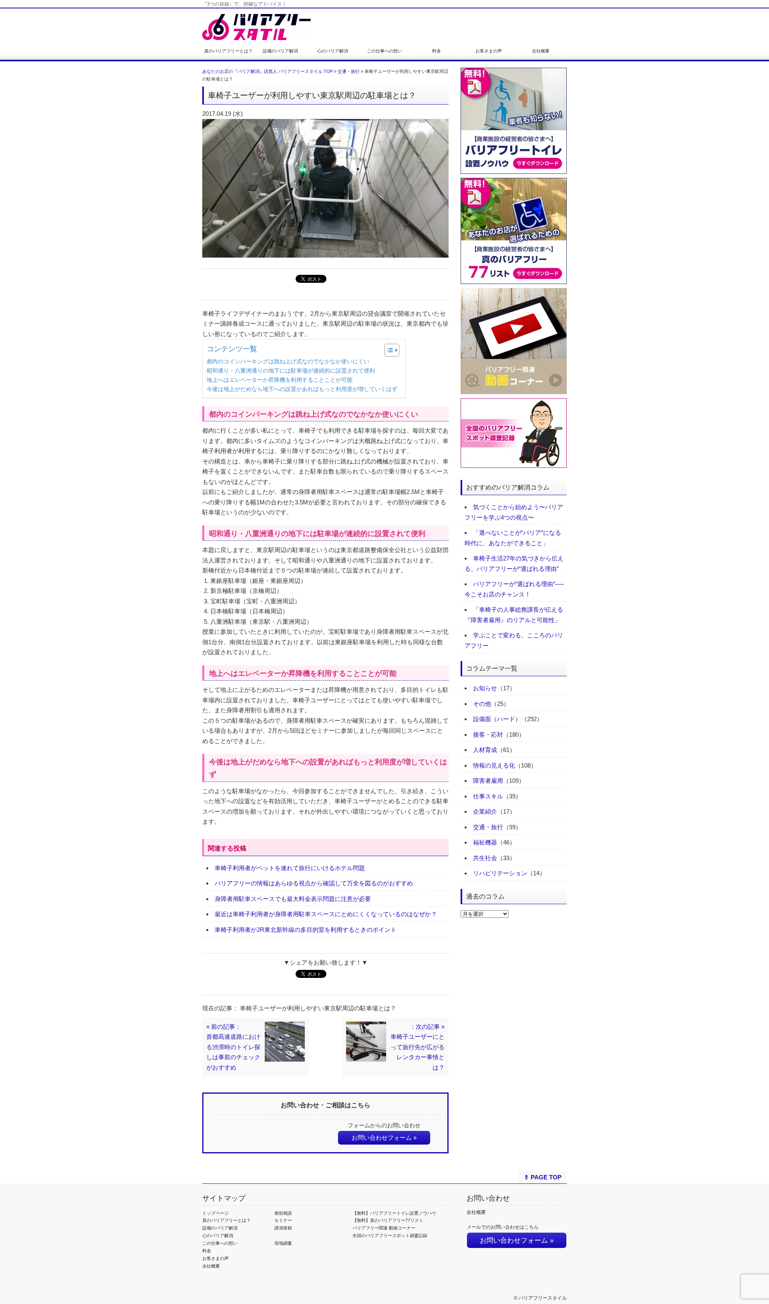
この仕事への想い (384, 50)
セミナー (283, 1220)
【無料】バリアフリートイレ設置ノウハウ (394, 1213)
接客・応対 (488, 734)
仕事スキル (488, 796)
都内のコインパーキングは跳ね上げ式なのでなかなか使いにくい (288, 362)
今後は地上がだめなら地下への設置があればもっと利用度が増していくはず (302, 389)
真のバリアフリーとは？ (228, 50)
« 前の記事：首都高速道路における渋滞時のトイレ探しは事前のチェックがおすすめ (233, 1047)
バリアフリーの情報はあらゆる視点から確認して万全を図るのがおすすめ (314, 883)
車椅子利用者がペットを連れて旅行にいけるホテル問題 (290, 868)
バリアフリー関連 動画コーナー (383, 1227)
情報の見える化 (494, 765)
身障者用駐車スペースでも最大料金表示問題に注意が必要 (293, 898)
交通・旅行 (349, 71)
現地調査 (283, 1243)
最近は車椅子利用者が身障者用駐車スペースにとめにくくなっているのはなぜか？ (326, 914)
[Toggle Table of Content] (387, 350)
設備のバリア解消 (280, 50)
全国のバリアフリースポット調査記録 (389, 1235)
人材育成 (485, 749)
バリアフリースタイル (543, 1298)
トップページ (215, 1213)
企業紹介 (485, 811)
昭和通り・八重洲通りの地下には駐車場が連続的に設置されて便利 (291, 371)
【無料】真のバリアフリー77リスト (387, 1220)
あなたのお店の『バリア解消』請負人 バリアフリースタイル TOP (267, 71)
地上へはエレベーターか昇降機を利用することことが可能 (279, 380)
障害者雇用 (488, 780)
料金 (436, 50)
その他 (482, 703)
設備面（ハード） (497, 718)
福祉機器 (485, 842)
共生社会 (485, 858)
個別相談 (283, 1213)
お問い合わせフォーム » (384, 1137)
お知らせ (485, 688)
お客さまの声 (488, 50)
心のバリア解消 (332, 50)
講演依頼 (283, 1227)
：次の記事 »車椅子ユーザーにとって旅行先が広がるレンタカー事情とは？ (418, 1047)
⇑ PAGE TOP (543, 1177)
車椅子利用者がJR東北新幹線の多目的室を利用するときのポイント (306, 929)
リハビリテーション (500, 873)
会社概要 (541, 50)
